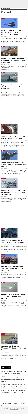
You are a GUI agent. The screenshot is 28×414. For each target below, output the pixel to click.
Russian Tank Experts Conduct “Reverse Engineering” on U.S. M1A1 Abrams (12, 268)
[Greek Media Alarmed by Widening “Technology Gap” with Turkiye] (9, 338)
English (3, 178)
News (3, 18)
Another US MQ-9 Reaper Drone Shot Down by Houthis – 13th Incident (13, 296)
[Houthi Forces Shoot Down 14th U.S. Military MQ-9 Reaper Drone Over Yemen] (9, 51)
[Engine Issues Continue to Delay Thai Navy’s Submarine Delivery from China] (9, 77)
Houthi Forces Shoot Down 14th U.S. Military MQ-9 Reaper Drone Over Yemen (13, 60)
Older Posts (6, 362)
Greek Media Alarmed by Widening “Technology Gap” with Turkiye (13, 348)
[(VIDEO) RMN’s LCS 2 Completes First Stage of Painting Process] (9, 129)
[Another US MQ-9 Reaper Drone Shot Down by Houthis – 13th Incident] (9, 287)
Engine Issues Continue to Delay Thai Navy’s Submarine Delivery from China (13, 87)
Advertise (15, 403)
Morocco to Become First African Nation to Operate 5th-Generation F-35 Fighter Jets (13, 164)
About (4, 403)
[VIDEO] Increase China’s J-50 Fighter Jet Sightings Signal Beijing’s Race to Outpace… (12, 32)
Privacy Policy (22, 403)
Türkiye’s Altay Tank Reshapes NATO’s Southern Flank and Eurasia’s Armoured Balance (13, 379)
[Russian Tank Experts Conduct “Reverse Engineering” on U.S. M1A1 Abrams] (9, 259)
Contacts (9, 403)
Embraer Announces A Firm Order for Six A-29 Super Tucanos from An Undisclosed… (13, 192)
